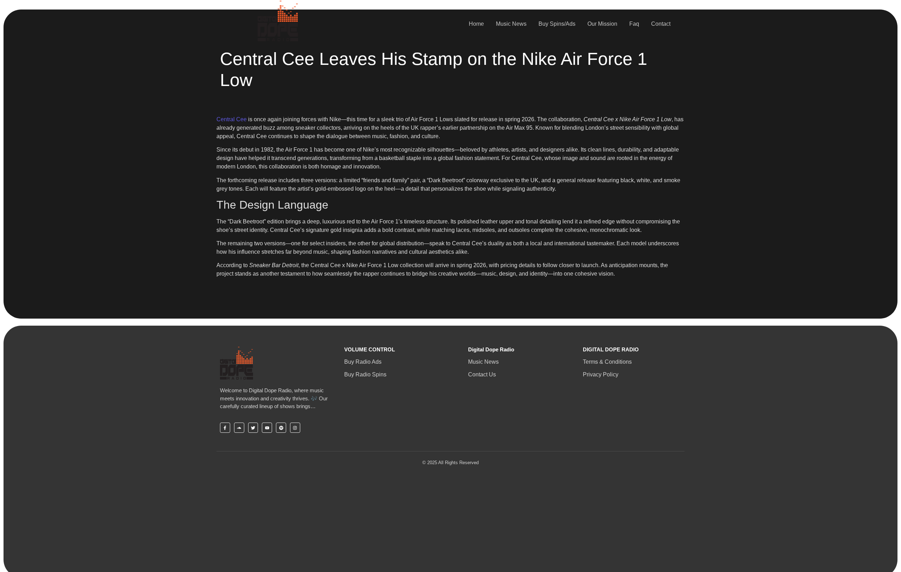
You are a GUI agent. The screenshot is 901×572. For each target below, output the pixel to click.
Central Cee (231, 119)
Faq (634, 24)
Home (476, 24)
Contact (660, 24)
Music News (511, 24)
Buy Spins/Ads (556, 24)
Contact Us (482, 374)
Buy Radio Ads (363, 362)
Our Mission (602, 24)
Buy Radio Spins (365, 374)
